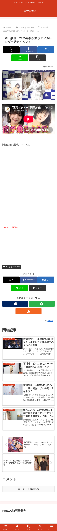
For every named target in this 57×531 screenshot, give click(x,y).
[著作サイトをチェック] (15, 304)
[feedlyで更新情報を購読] (42, 304)
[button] (37, 57)
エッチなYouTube (13, 267)
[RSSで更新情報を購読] (28, 311)
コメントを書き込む (28, 489)
